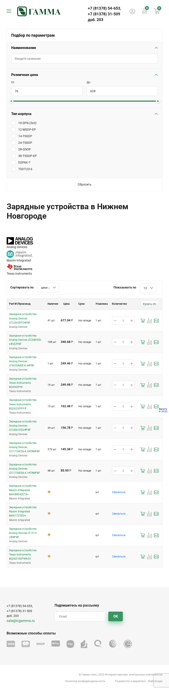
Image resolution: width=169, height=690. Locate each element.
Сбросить (85, 184)
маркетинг (139, 681)
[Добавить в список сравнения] (149, 320)
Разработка (122, 681)
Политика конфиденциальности (85, 681)
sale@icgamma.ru (21, 621)
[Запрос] (156, 321)
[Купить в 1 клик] (143, 320)
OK (115, 616)
